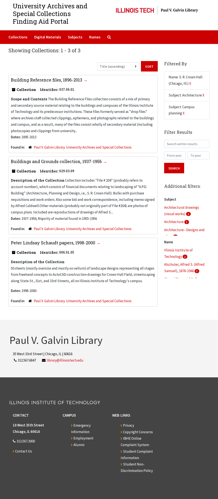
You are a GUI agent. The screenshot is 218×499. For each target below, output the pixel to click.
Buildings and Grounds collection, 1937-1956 (57, 161)
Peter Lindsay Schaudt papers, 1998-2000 (53, 242)
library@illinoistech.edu (65, 360)
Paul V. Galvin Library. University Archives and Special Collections (83, 147)
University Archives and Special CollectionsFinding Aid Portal (50, 13)
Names (94, 37)
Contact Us (23, 451)
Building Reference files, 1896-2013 (47, 80)
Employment (83, 438)
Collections (18, 37)
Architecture (174, 221)
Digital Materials (47, 37)
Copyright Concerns (138, 432)
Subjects (75, 37)
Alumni (78, 444)
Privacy (128, 425)
